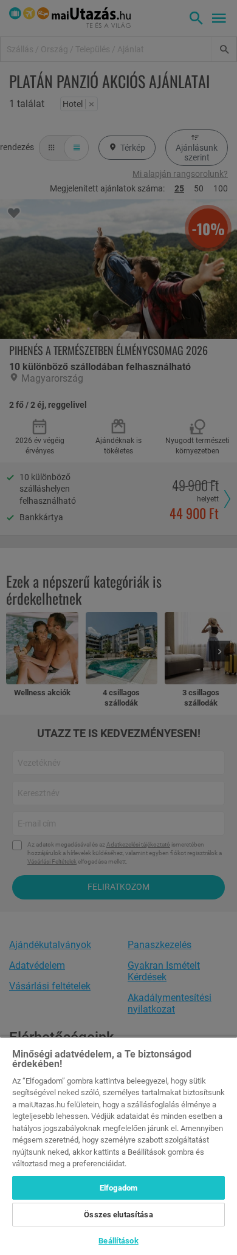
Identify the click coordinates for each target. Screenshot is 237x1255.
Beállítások (118, 1240)
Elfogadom (118, 1187)
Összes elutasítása (118, 1214)
